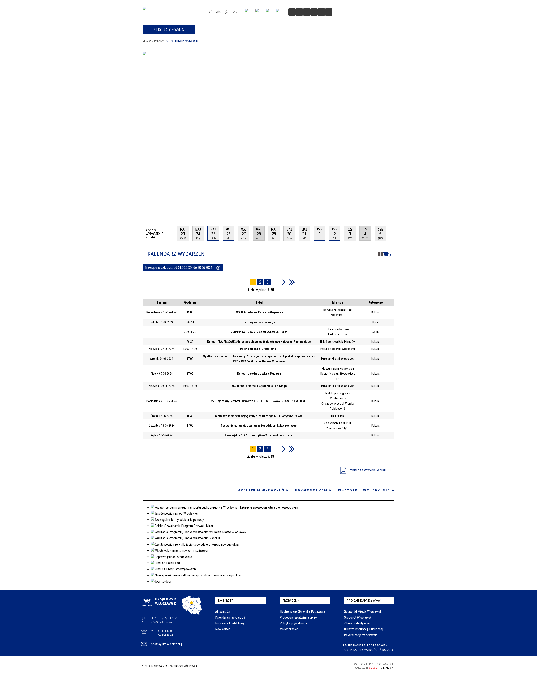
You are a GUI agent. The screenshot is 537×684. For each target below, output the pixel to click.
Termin (161, 302)
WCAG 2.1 (333, 665)
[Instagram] (248, 12)
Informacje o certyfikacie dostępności (267, 666)
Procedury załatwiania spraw (299, 617)
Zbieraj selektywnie (357, 623)
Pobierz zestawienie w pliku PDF (370, 470)
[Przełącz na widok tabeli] (386, 254)
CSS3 (320, 665)
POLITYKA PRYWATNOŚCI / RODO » (368, 650)
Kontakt (235, 11)
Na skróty (225, 600)
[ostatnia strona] (291, 282)
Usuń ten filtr (218, 268)
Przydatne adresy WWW (364, 600)
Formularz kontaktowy (229, 623)
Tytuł (259, 302)
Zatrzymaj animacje (292, 12)
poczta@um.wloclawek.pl (167, 644)
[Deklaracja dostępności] (306, 12)
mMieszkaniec (289, 629)
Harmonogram (311, 490)
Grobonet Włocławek (357, 617)
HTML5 (314, 665)
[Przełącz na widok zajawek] (380, 254)
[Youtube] (258, 12)
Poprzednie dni (172, 233)
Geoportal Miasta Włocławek (363, 612)
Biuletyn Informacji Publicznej (363, 629)
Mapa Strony (219, 11)
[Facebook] (269, 12)
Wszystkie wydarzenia (364, 490)
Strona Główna (210, 11)
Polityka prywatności (293, 623)
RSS (227, 11)
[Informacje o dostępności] (299, 12)
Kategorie (375, 302)
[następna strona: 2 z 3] (283, 282)
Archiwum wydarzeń (261, 490)
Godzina (190, 302)
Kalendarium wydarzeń (230, 617)
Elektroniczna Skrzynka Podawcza (302, 612)
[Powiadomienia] (328, 12)
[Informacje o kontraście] (321, 12)
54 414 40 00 (165, 631)
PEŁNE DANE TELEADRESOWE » (365, 645)
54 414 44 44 (165, 635)
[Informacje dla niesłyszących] (314, 12)
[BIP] (279, 12)
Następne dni (392, 233)
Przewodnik (291, 600)
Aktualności (222, 612)
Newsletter (222, 629)
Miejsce (337, 302)
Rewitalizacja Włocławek (360, 635)
